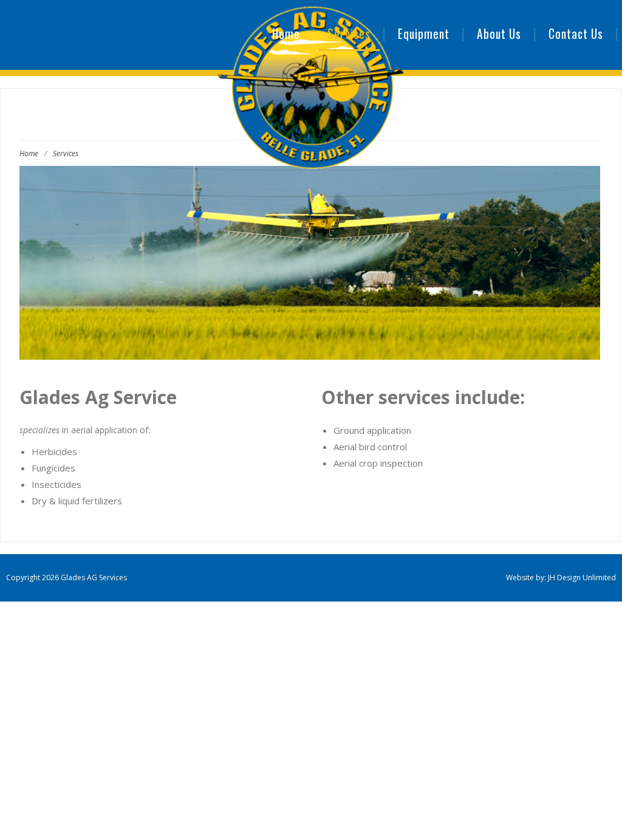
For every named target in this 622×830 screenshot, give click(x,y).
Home (286, 34)
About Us (499, 34)
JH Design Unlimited (582, 577)
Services (349, 34)
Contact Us (576, 34)
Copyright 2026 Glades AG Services (66, 577)
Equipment (423, 34)
